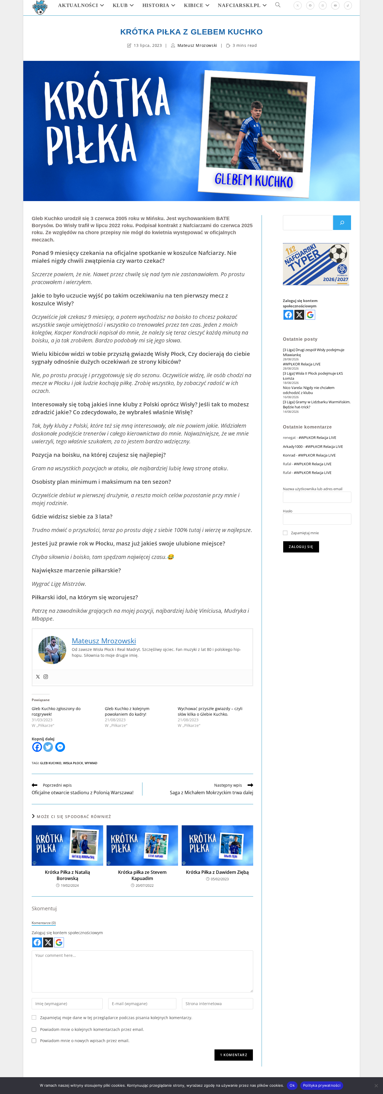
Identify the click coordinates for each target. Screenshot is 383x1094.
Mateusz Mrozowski (197, 45)
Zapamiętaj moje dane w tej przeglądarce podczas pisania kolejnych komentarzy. (116, 1017)
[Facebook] (310, 5)
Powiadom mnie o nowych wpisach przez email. (85, 1040)
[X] (298, 5)
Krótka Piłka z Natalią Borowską (67, 875)
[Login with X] (48, 942)
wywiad (91, 763)
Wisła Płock (73, 763)
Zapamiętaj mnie (304, 532)
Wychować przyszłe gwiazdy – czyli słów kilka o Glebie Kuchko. (210, 711)
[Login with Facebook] (37, 942)
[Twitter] (37, 677)
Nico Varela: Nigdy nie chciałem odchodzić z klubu (308, 390)
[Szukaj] (342, 222)
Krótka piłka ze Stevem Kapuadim (142, 875)
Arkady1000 (293, 446)
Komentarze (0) (44, 922)
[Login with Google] (59, 942)
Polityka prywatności (321, 1085)
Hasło (287, 510)
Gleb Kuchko (50, 763)
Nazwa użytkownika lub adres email (312, 488)
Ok (292, 1085)
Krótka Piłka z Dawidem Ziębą (217, 872)
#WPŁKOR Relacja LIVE (301, 364)
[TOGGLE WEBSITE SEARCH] (278, 5)
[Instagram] (323, 5)
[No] (376, 1085)
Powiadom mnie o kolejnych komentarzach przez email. (92, 1029)
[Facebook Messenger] (60, 747)
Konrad (289, 455)
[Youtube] (335, 5)
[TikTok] (348, 5)
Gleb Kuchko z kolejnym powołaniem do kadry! (127, 711)
